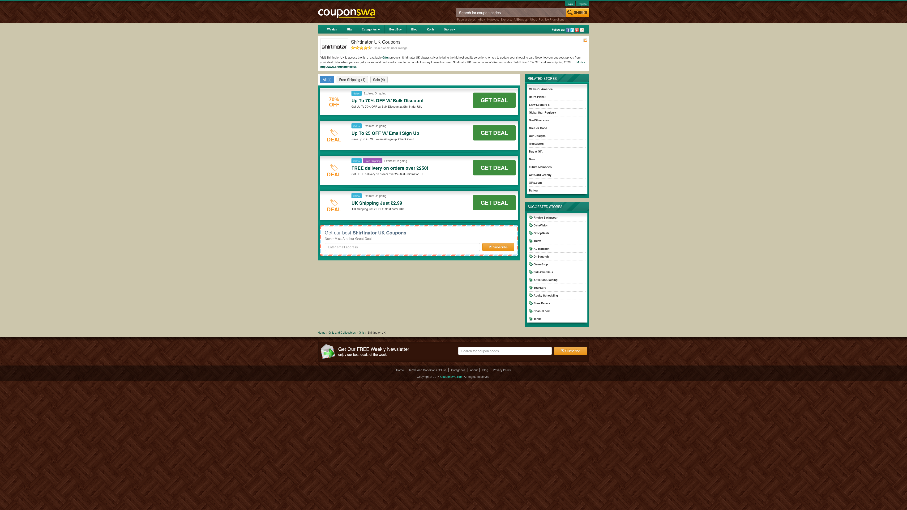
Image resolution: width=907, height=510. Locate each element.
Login (570, 4)
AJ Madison (541, 248)
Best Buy (395, 29)
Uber (533, 19)
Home (321, 332)
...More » (580, 62)
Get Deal (494, 100)
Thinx (537, 241)
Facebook (568, 30)
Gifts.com (535, 182)
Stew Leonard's (539, 104)
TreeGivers (536, 143)
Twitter (572, 30)
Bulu (532, 159)
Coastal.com (542, 311)
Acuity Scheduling (546, 295)
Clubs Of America (541, 89)
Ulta (349, 29)
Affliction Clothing (545, 280)
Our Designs (537, 136)
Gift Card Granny (540, 175)
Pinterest (577, 30)
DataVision (541, 225)
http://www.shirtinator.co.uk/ (338, 66)
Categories (369, 29)
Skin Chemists (543, 272)
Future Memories (540, 167)
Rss (582, 30)
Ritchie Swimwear (546, 217)
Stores (448, 29)
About (474, 370)
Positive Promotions (551, 19)
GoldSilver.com (539, 120)
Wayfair (332, 29)
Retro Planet (537, 97)
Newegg (492, 19)
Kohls (431, 29)
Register (582, 4)
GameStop (541, 264)
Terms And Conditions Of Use (427, 370)
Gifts (385, 57)
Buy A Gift (536, 151)
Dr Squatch (541, 256)
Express (506, 19)
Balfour (534, 190)
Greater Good (538, 128)
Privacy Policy (502, 370)
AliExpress (520, 19)
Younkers (540, 287)
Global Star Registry (542, 112)
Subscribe (500, 247)
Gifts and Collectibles (342, 332)
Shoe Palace (542, 303)
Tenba (538, 319)
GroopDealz (541, 233)
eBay (481, 19)
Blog (414, 29)
